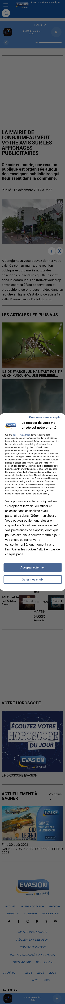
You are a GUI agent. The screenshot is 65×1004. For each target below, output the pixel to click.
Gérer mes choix (32, 579)
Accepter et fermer (32, 567)
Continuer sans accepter (45, 417)
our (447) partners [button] (21, 434)
